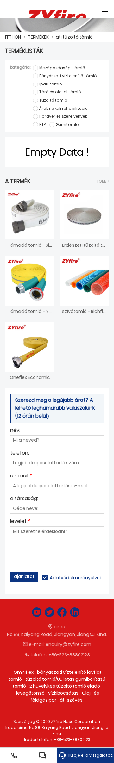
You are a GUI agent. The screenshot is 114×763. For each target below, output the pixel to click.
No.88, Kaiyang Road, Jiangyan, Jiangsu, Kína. (57, 634)
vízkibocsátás (63, 693)
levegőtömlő (30, 693)
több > (103, 181)
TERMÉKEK (38, 37)
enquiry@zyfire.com (68, 644)
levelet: (20, 522)
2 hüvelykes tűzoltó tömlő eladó (64, 686)
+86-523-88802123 (69, 655)
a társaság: (24, 499)
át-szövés (71, 700)
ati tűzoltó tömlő (74, 37)
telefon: (19, 453)
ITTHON (13, 37)
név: (15, 431)
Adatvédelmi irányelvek (76, 577)
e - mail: (21, 476)
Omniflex (24, 672)
